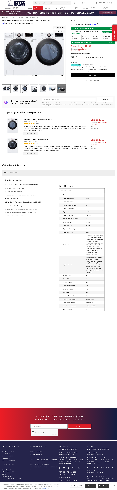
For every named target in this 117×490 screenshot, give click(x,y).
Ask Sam (105, 99)
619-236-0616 (99, 476)
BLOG (74, 467)
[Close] (114, 486)
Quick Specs (29, 133)
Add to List (60, 31)
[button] (74, 3)
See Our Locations (93, 8)
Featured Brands (16, 8)
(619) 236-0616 (100, 458)
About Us (76, 8)
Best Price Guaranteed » (40, 464)
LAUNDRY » (6, 458)
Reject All (90, 485)
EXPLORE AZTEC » (9, 471)
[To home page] (16, 3)
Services (55, 8)
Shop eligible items (107, 32)
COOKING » (6, 453)
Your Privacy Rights (76, 485)
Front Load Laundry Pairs (31, 17)
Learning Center (105, 8)
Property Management (63, 8)
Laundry (12, 17)
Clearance (47, 8)
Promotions (28, 8)
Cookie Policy (46, 488)
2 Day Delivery (36, 8)
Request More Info (94, 80)
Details (110, 28)
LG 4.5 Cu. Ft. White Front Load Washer (36, 139)
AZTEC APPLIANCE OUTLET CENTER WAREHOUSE (68, 474)
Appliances (8, 8)
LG (3, 23)
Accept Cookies (103, 485)
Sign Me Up (80, 426)
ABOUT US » (6, 469)
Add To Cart (93, 75)
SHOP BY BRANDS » (9, 460)
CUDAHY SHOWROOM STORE (101, 468)
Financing (85, 8)
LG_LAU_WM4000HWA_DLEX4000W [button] (22, 23)
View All (61, 89)
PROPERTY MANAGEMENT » (12, 478)
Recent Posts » (36, 451)
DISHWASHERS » (8, 456)
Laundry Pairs (19, 17)
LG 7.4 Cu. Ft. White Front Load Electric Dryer (38, 119)
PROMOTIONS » (7, 476)
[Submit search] (67, 3)
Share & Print (60, 27)
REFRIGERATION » (8, 451)
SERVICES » (6, 474)
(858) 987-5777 (71, 458)
